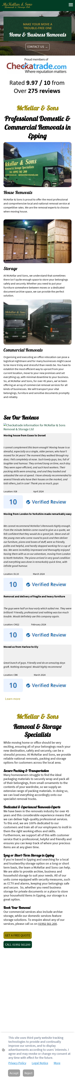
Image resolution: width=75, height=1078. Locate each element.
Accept (14, 1073)
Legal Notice (40, 1063)
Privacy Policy (17, 1063)
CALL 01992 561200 (17, 945)
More (57, 1063)
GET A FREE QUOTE (17, 935)
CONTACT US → (37, 47)
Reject (28, 1073)
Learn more (12, 699)
